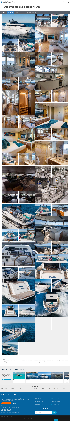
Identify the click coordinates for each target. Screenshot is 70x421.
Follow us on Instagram (8, 410)
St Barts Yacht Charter (39, 401)
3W (14, 379)
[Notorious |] (10, 45)
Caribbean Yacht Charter (39, 405)
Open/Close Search (68, 2)
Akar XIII (53, 379)
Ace (40, 379)
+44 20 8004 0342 (5, 407)
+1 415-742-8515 (15, 407)
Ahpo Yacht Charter (55, 405)
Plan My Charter (6, 403)
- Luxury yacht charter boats (11, 2)
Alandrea (67, 379)
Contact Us (3, 412)
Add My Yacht (8, 412)
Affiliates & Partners (15, 412)
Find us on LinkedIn (10, 410)
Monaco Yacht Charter (39, 400)
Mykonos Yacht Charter (39, 404)
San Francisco (15, 405)
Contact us (15, 403)
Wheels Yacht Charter (55, 400)
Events (51, 2)
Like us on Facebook (2, 410)
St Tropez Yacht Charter (39, 398)
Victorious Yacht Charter (56, 401)
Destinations (40, 2)
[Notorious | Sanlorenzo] (18, 26)
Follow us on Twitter (5, 410)
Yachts (33, 2)
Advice (65, 2)
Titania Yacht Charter (55, 404)
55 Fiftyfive (28, 379)
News (46, 2)
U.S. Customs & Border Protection (10, 356)
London (2, 405)
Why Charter (58, 2)
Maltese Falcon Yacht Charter (56, 398)
